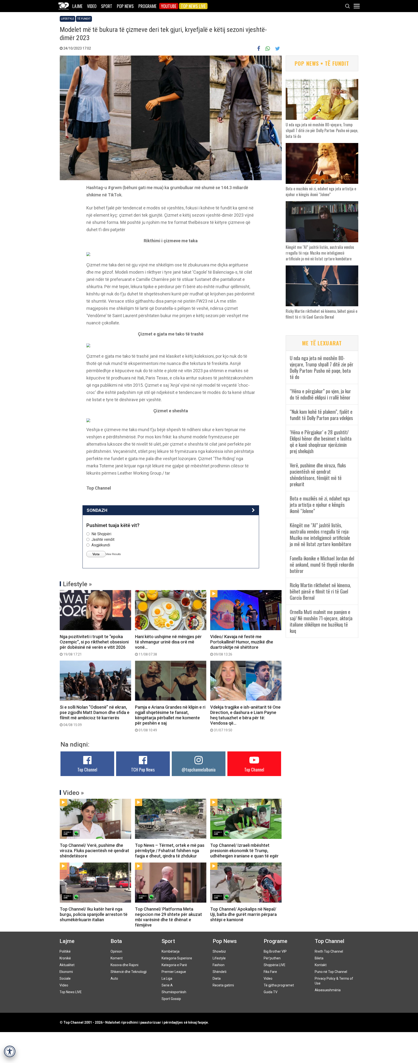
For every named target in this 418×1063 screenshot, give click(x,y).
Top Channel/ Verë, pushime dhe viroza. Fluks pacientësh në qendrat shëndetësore (94, 850)
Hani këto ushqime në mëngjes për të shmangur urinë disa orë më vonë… (168, 645)
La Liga (167, 978)
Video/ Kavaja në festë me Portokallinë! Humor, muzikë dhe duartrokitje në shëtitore (241, 645)
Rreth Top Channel (329, 951)
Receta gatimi (223, 985)
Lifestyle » (77, 584)
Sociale (65, 978)
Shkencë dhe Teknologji (129, 972)
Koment (117, 958)
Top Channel (87, 769)
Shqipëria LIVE (274, 965)
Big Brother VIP (275, 951)
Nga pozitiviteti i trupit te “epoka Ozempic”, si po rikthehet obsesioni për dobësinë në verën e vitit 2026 (94, 645)
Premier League (174, 972)
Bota (116, 941)
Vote (96, 554)
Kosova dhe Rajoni (124, 965)
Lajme (77, 6)
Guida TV (270, 992)
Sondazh (97, 510)
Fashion (218, 965)
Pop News (125, 6)
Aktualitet (67, 965)
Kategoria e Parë (174, 965)
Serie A (167, 985)
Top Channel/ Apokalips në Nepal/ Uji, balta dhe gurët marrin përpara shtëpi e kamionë (243, 914)
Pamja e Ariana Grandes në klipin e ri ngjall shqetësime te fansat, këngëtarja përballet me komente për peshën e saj (170, 718)
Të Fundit (84, 18)
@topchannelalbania (199, 769)
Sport (106, 6)
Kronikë (65, 958)
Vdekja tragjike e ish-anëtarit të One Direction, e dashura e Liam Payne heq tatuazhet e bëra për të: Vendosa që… (245, 718)
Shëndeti (219, 972)
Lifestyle (67, 18)
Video (92, 6)
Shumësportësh (174, 992)
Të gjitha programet (279, 985)
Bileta (319, 958)
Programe (147, 6)
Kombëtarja (170, 951)
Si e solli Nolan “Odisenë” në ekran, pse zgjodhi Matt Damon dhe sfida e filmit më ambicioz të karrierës (94, 716)
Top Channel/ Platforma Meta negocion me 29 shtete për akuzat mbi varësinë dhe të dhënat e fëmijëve (168, 916)
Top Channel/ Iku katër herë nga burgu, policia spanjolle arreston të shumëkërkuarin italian (93, 914)
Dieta (217, 978)
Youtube (168, 6)
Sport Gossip (171, 999)
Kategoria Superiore (177, 958)
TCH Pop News (143, 769)
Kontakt (321, 965)
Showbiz (219, 951)
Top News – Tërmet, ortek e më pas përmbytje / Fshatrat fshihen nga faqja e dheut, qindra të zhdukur (169, 850)
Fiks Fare (270, 972)
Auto (114, 978)
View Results (113, 554)
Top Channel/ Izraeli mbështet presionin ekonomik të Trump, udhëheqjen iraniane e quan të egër (244, 850)
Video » (73, 792)
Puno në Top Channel (331, 972)
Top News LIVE (193, 6)
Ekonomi (66, 972)
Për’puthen (272, 958)
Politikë (65, 951)
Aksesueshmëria (328, 990)
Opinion (116, 951)
